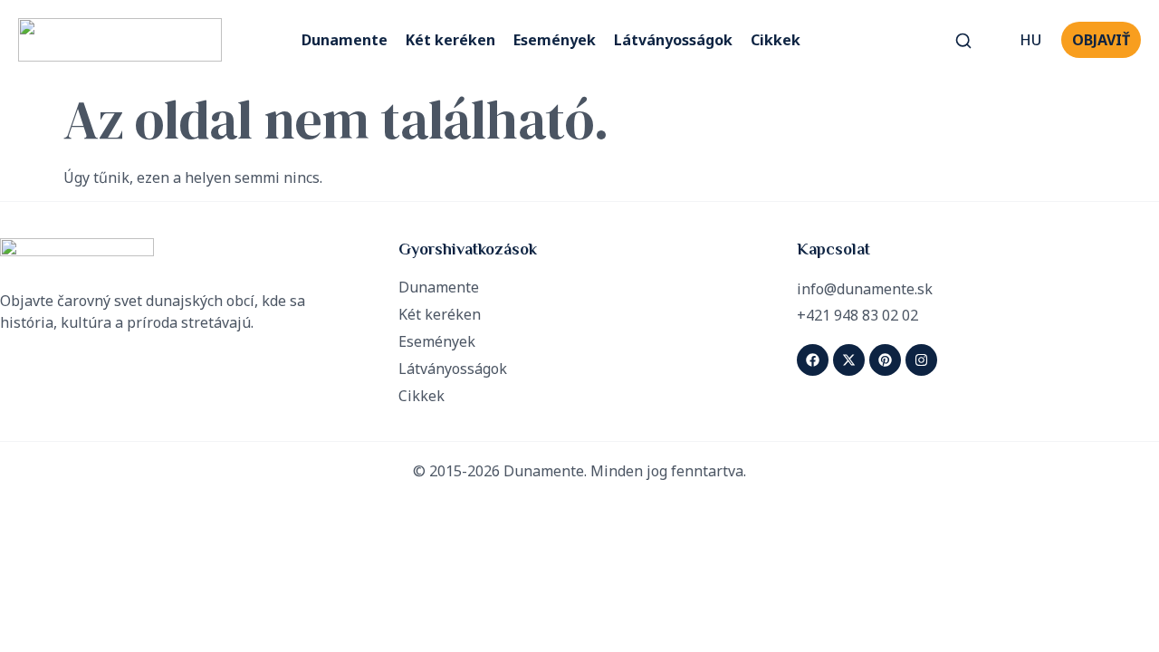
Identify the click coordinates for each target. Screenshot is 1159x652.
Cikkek (775, 40)
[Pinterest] (885, 360)
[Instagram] (921, 360)
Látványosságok (673, 40)
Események (554, 40)
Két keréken (450, 40)
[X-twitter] (849, 360)
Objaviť (1101, 40)
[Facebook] (813, 360)
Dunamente (345, 40)
